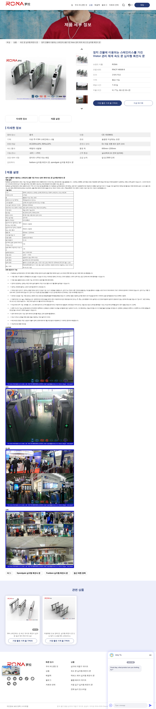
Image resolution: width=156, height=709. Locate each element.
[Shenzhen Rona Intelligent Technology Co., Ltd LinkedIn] (15, 678)
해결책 (97, 5)
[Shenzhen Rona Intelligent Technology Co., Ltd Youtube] (21, 678)
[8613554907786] (32, 678)
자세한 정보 (21, 119)
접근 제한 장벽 (80, 573)
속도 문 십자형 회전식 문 (29, 42)
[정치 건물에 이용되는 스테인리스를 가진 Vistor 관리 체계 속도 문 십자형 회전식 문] (35, 78)
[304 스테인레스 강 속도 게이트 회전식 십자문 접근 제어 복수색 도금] (22, 614)
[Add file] (110, 705)
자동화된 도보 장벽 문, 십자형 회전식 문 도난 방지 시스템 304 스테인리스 (59, 634)
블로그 (104, 5)
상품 (91, 5)
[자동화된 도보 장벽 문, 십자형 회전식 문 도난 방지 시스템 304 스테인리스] (59, 614)
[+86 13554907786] (15, 683)
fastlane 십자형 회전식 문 (57, 573)
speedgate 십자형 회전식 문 (28, 573)
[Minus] (150, 655)
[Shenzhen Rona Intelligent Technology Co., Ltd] (18, 5)
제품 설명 (55, 119)
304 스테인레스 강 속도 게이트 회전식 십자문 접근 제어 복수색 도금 (22, 634)
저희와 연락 (114, 5)
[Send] (150, 705)
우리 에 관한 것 (81, 5)
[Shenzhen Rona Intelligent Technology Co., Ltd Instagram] (9, 678)
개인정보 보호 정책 (13, 706)
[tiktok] (27, 678)
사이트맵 (25, 706)
